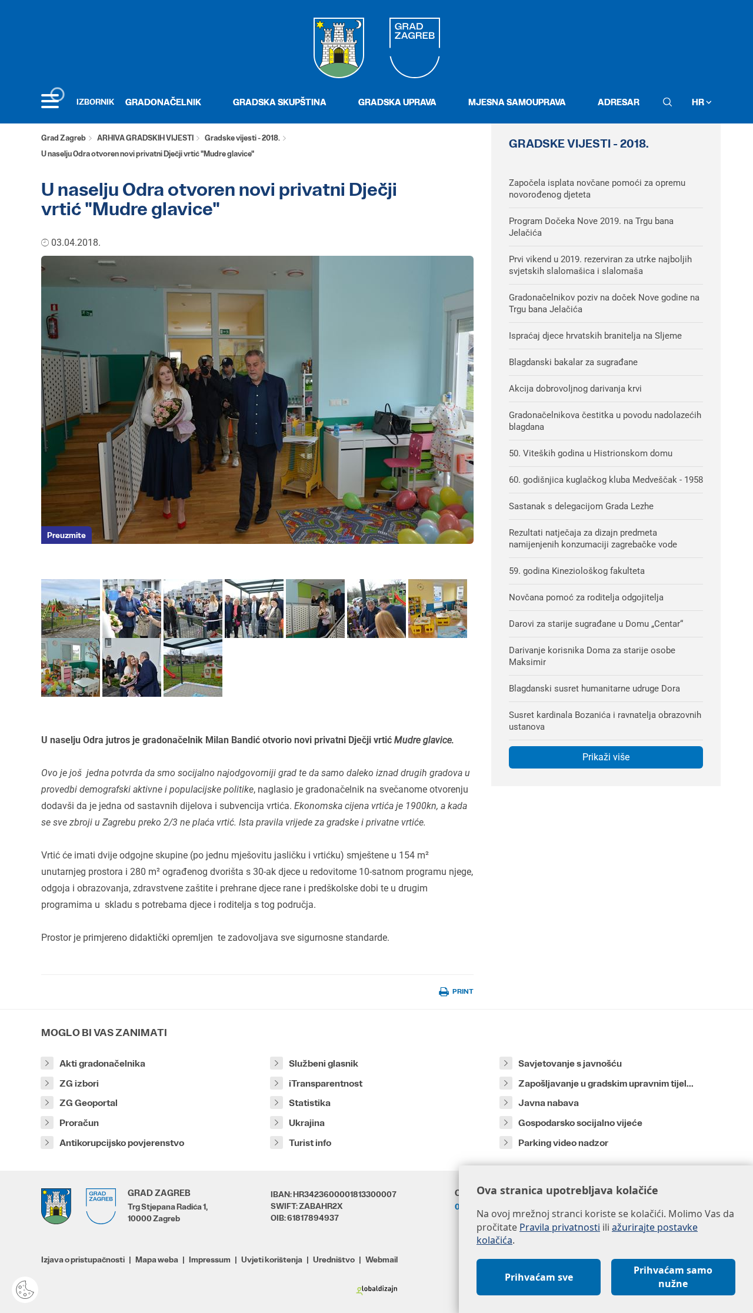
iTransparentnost (325, 1083)
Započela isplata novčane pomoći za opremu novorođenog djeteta (597, 189)
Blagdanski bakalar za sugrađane (573, 362)
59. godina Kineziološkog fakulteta (577, 571)
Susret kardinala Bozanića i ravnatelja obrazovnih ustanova (605, 721)
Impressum (210, 1259)
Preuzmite (66, 535)
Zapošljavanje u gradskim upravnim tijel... (606, 1083)
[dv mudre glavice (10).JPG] (70, 666)
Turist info (310, 1143)
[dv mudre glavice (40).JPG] (376, 607)
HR (699, 102)
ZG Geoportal (88, 1103)
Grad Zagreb (63, 137)
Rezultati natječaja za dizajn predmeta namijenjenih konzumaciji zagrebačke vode (593, 538)
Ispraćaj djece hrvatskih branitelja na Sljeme (595, 335)
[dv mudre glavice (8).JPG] (437, 607)
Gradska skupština (279, 102)
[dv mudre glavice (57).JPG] (315, 607)
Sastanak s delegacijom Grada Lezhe (581, 506)
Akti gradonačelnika (102, 1063)
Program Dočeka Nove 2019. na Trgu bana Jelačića (591, 227)
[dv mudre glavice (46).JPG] (254, 607)
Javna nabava (548, 1103)
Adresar (618, 102)
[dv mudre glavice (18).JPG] (131, 666)
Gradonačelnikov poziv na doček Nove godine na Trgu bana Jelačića (604, 303)
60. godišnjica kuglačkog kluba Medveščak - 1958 (606, 480)
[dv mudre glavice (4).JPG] (193, 666)
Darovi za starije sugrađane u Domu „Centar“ (596, 624)
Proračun (79, 1123)
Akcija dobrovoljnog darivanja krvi (575, 388)
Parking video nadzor (563, 1143)
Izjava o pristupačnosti (83, 1259)
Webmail (381, 1259)
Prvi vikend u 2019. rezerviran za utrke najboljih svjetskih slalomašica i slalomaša (600, 265)
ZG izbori (79, 1083)
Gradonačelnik (163, 102)
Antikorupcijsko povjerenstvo (121, 1143)
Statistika (310, 1103)
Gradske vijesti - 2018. (242, 137)
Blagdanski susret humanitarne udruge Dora (594, 688)
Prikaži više (605, 757)
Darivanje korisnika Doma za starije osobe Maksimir (592, 656)
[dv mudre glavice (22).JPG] (193, 607)
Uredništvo (334, 1259)
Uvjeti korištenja (271, 1259)
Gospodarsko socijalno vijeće (580, 1123)
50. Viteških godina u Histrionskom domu (590, 453)
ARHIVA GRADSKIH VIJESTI (145, 137)
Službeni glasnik (323, 1063)
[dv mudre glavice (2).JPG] (70, 607)
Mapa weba (156, 1259)
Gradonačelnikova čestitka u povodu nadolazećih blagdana (605, 421)
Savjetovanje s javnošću (570, 1063)
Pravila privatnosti (559, 1227)
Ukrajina (307, 1123)
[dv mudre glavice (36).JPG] (131, 607)
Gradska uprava (397, 102)
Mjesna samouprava (517, 102)
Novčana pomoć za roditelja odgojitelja (586, 597)
